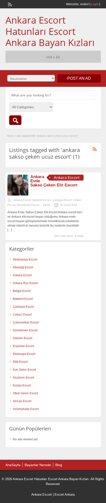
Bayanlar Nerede (38, 465)
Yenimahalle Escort (26, 409)
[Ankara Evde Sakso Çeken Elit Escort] (17, 194)
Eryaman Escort (23, 346)
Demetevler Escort (28, 204)
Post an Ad (79, 78)
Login (95, 4)
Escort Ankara (64, 494)
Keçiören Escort (23, 377)
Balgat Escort (22, 291)
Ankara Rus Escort (25, 283)
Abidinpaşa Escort (25, 259)
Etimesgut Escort (24, 354)
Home (10, 135)
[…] (9, 230)
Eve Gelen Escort (24, 369)
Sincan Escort (22, 401)
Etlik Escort (20, 362)
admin (46, 204)
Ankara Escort (22, 199)
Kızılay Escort (22, 385)
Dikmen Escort (22, 338)
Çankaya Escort (62, 199)
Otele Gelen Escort (25, 393)
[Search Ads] (15, 120)
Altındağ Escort (23, 267)
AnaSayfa (12, 465)
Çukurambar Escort (26, 322)
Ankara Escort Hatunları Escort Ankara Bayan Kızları (50, 31)
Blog (58, 465)
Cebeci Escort (22, 314)
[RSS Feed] (9, 4)
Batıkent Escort (41, 199)
